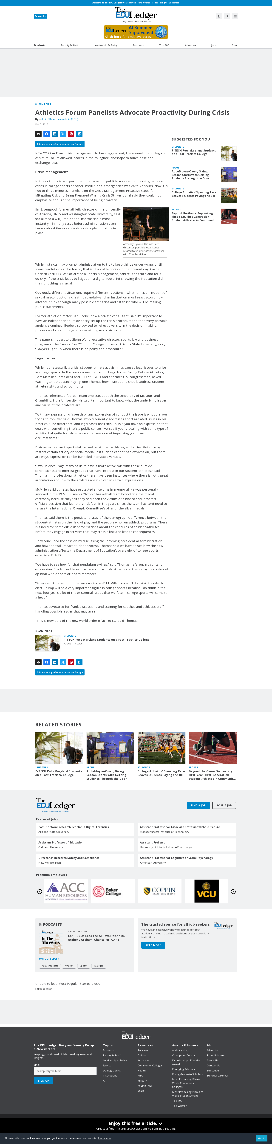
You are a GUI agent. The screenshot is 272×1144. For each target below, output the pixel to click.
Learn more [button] (104, 1138)
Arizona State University (53, 832)
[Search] (227, 16)
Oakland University (50, 847)
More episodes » (49, 958)
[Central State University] (66, 891)
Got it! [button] (261, 1138)
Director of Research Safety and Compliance (68, 858)
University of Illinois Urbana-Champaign (166, 847)
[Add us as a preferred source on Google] (79, 134)
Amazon (69, 965)
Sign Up (43, 1080)
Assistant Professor (153, 842)
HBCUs (175, 167)
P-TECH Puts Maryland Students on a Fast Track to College (107, 639)
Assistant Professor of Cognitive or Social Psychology (176, 858)
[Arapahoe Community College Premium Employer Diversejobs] (159, 891)
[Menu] (235, 16)
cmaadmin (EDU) (68, 119)
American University (153, 862)
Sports (176, 209)
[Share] (46, 134)
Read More (153, 945)
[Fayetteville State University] (113, 891)
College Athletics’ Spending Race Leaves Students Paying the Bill (194, 194)
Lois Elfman (49, 119)
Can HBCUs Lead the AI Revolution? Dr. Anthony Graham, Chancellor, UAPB (96, 938)
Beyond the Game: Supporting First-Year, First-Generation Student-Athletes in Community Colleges (194, 217)
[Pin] (71, 134)
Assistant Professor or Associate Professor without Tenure (180, 827)
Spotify (83, 965)
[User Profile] (219, 16)
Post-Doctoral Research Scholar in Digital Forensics (73, 827)
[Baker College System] (206, 891)
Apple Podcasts (50, 965)
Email (37, 1064)
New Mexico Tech (49, 862)
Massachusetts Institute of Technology (164, 832)
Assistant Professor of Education (60, 842)
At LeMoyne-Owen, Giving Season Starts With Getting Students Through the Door (190, 175)
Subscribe (40, 16)
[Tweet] (63, 134)
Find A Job (198, 805)
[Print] (38, 134)
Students (43, 103)
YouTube (98, 965)
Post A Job (224, 805)
